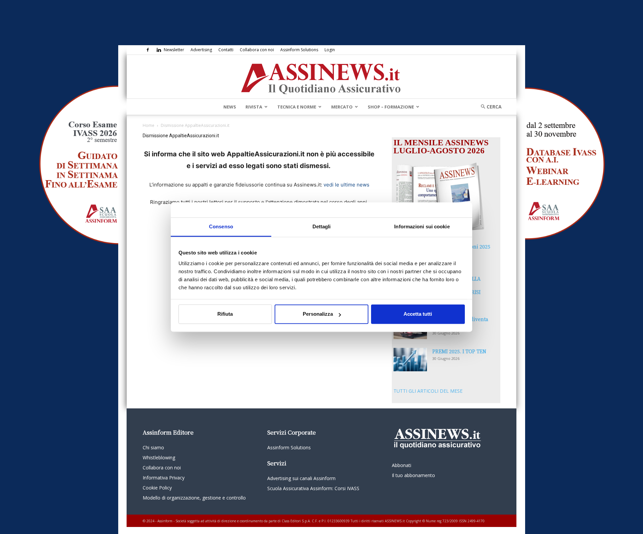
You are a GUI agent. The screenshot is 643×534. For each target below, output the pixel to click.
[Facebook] (148, 50)
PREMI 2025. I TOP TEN (459, 351)
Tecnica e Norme (296, 107)
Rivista (253, 107)
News (229, 107)
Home (148, 125)
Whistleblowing (159, 457)
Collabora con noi (257, 50)
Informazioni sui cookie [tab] (421, 226)
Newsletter (174, 50)
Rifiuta (225, 314)
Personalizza (318, 314)
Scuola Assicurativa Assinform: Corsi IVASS (313, 488)
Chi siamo (153, 447)
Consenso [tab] (221, 226)
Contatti (225, 50)
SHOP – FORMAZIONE (391, 107)
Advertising (201, 50)
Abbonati (401, 465)
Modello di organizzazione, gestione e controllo (194, 497)
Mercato (342, 107)
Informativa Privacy (164, 477)
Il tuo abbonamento (413, 475)
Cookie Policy (157, 487)
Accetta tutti (418, 314)
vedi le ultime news (346, 184)
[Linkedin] (159, 50)
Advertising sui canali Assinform (301, 478)
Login (330, 50)
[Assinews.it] (321, 77)
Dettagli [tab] (321, 226)
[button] (489, 106)
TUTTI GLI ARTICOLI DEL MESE (428, 391)
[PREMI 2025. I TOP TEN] (410, 359)
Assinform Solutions (299, 50)
